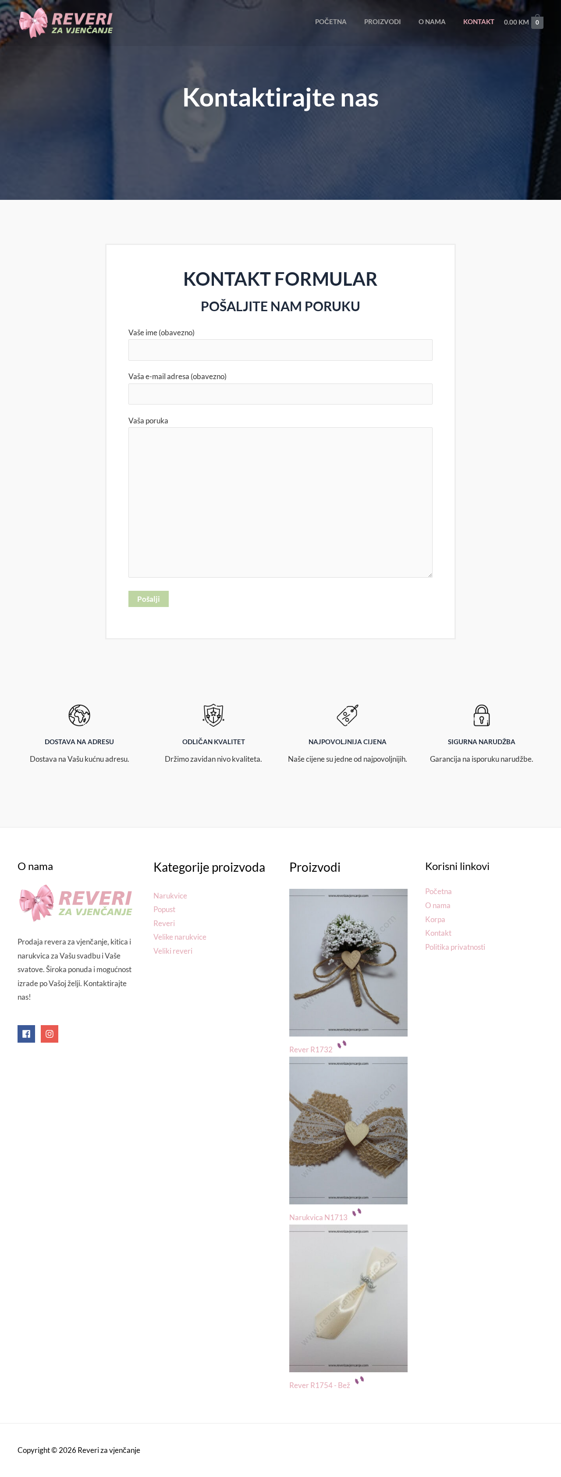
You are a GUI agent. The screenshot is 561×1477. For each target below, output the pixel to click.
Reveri (164, 923)
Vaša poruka (148, 420)
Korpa (435, 919)
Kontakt (438, 932)
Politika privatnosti (455, 947)
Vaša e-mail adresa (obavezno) (177, 376)
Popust (164, 909)
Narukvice (170, 895)
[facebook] (28, 1034)
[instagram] (50, 1034)
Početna (438, 891)
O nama (438, 905)
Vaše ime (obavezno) (161, 332)
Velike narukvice (179, 936)
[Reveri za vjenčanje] (66, 22)
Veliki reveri (172, 950)
